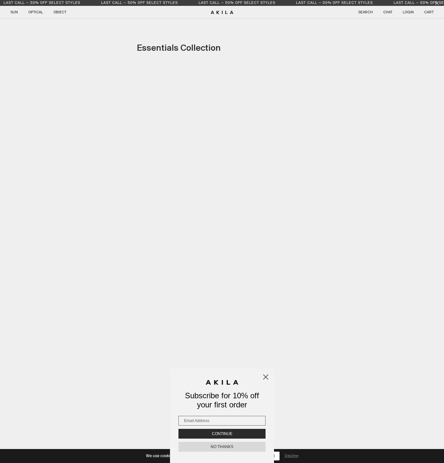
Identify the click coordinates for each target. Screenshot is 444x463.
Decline (291, 456)
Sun (14, 12)
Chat (387, 12)
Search (365, 12)
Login (408, 12)
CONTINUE (222, 433)
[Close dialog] (265, 377)
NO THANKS (222, 446)
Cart (429, 12)
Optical (35, 12)
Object (59, 12)
